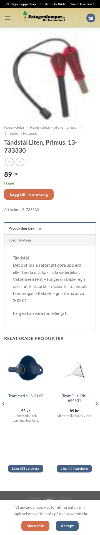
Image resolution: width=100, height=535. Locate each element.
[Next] (96, 414)
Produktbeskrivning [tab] (25, 228)
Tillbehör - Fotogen (20, 133)
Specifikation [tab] (20, 240)
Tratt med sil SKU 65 (25, 396)
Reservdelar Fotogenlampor (54, 127)
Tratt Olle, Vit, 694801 (74, 398)
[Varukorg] (90, 18)
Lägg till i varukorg (29, 194)
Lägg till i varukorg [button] (25, 468)
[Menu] (7, 18)
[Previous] (4, 414)
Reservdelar (14, 127)
